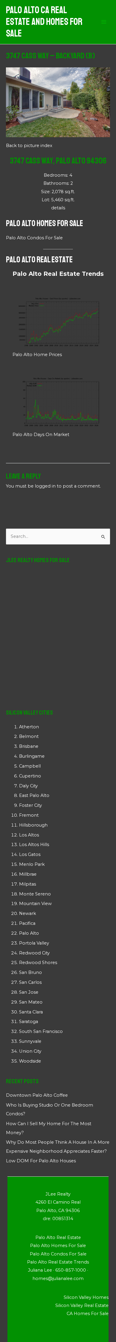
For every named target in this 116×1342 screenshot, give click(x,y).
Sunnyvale (30, 1041)
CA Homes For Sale (88, 1313)
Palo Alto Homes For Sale (44, 223)
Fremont (29, 815)
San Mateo (31, 1002)
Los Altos (29, 835)
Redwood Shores (38, 962)
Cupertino (30, 776)
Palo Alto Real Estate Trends (58, 273)
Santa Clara (31, 1012)
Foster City (30, 805)
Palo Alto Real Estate (39, 259)
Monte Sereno (35, 894)
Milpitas (27, 884)
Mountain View (35, 903)
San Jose (28, 992)
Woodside (30, 1061)
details (58, 208)
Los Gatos (29, 854)
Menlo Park (32, 864)
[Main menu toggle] (104, 22)
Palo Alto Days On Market (40, 434)
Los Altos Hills (34, 844)
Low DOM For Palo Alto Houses (41, 1161)
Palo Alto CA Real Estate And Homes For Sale (44, 22)
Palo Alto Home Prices (37, 354)
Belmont (29, 736)
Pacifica (27, 923)
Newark (27, 913)
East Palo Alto (34, 795)
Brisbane (28, 746)
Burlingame (32, 756)
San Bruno (30, 972)
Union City (30, 1051)
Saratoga (28, 1021)
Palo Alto (29, 933)
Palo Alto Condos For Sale (34, 237)
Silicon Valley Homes (86, 1297)
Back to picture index (29, 145)
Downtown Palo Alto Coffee (37, 1095)
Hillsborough (33, 825)
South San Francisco (41, 1031)
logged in (45, 486)
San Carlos (30, 982)
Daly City (28, 786)
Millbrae (28, 874)
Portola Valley (34, 943)
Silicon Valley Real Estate (82, 1305)
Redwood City (34, 953)
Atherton (29, 727)
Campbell (30, 766)
